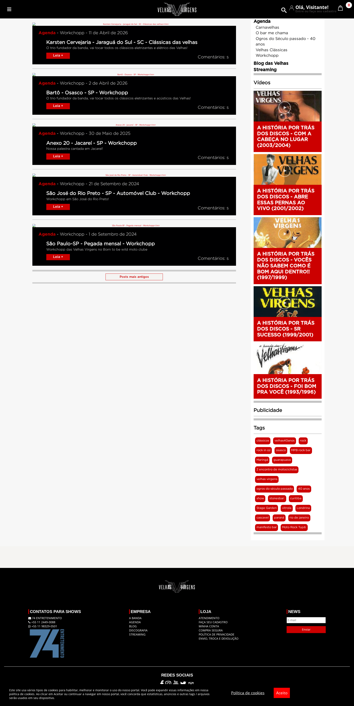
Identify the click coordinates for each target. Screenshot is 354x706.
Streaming (137, 634)
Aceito (281, 693)
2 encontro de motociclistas (276, 469)
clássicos (262, 440)
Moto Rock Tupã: (294, 527)
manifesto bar (266, 527)
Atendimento (209, 618)
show (260, 498)
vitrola (286, 508)
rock (303, 440)
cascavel (262, 517)
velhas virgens (266, 479)
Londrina (303, 508)
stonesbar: (277, 498)
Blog (133, 626)
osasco (281, 450)
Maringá (262, 460)
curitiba (295, 498)
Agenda (135, 622)
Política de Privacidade (216, 634)
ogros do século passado (274, 488)
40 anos (304, 488)
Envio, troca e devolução (218, 638)
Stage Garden (266, 508)
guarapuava (282, 460)
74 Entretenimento (46, 618)
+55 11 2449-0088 (43, 622)
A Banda (135, 618)
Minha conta (209, 626)
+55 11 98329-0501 (44, 626)
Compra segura (211, 630)
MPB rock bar (301, 450)
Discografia (138, 630)
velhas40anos (285, 440)
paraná (279, 517)
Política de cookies (247, 693)
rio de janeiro (299, 517)
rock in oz (263, 450)
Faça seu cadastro (213, 622)
